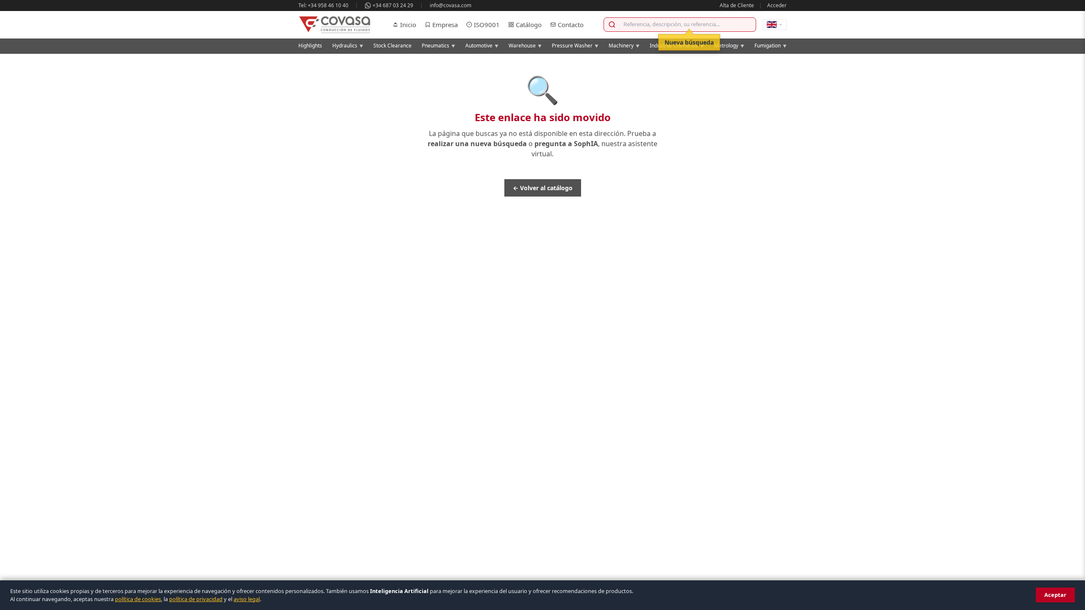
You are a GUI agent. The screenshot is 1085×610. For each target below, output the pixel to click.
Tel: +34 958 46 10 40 (323, 5)
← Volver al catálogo (543, 188)
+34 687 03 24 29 (393, 5)
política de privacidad (196, 599)
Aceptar (1055, 595)
